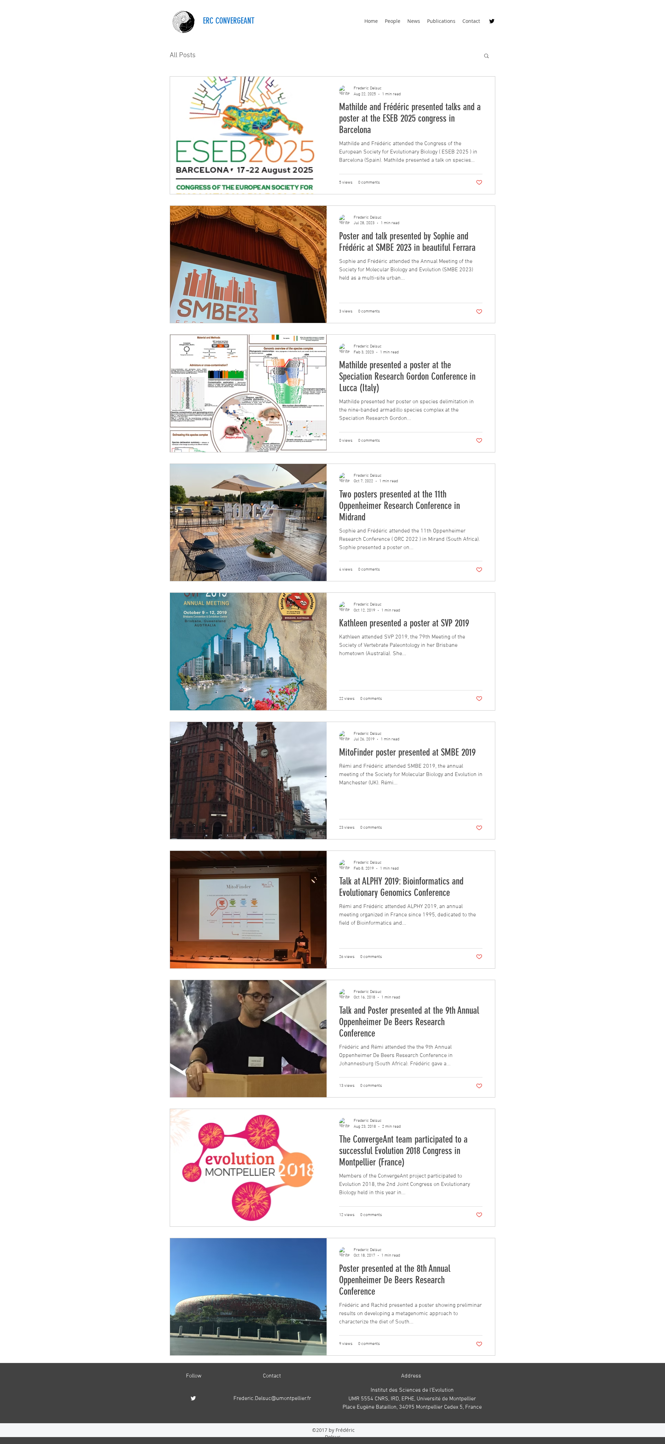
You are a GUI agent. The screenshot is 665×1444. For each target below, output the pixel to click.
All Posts (183, 55)
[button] (486, 56)
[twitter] (491, 21)
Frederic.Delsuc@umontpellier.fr (272, 1398)
